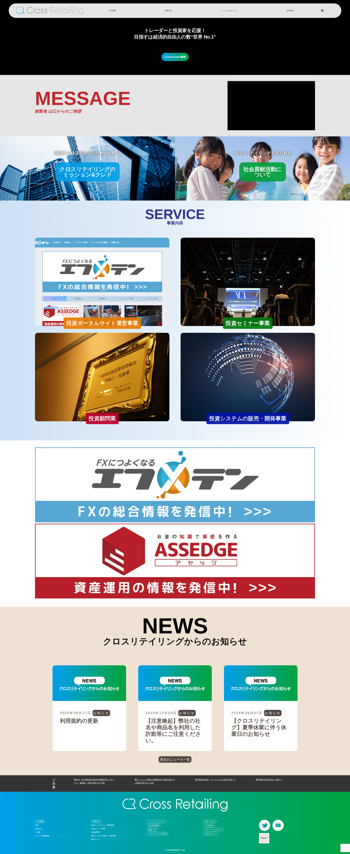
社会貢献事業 (153, 826)
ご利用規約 (209, 826)
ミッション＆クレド (156, 821)
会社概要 (112, 11)
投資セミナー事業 (98, 829)
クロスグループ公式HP (157, 834)
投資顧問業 (95, 832)
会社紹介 (38, 829)
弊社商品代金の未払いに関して (269, 780)
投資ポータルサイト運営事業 (102, 825)
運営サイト (95, 839)
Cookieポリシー (211, 834)
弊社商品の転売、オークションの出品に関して (215, 780)
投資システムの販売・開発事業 (103, 836)
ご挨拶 (37, 832)
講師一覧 (152, 830)
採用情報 (290, 11)
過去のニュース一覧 (175, 759)
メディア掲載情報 (42, 836)
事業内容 (168, 11)
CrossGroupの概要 (175, 57)
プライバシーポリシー (213, 830)
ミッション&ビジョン (229, 11)
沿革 (37, 825)
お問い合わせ (210, 821)
